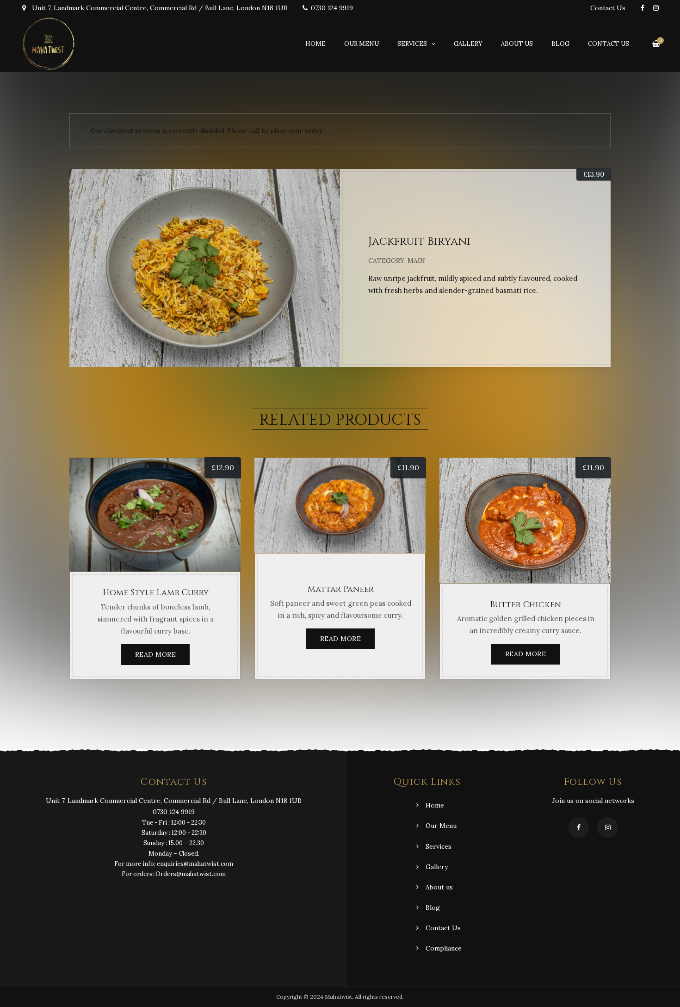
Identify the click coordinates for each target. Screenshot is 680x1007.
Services (412, 44)
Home (315, 44)
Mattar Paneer (341, 589)
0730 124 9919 (332, 8)
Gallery (468, 44)
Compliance (444, 948)
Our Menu (361, 44)
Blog (560, 44)
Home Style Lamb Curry (156, 592)
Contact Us (607, 8)
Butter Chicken (525, 604)
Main (416, 260)
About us (517, 44)
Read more (155, 654)
